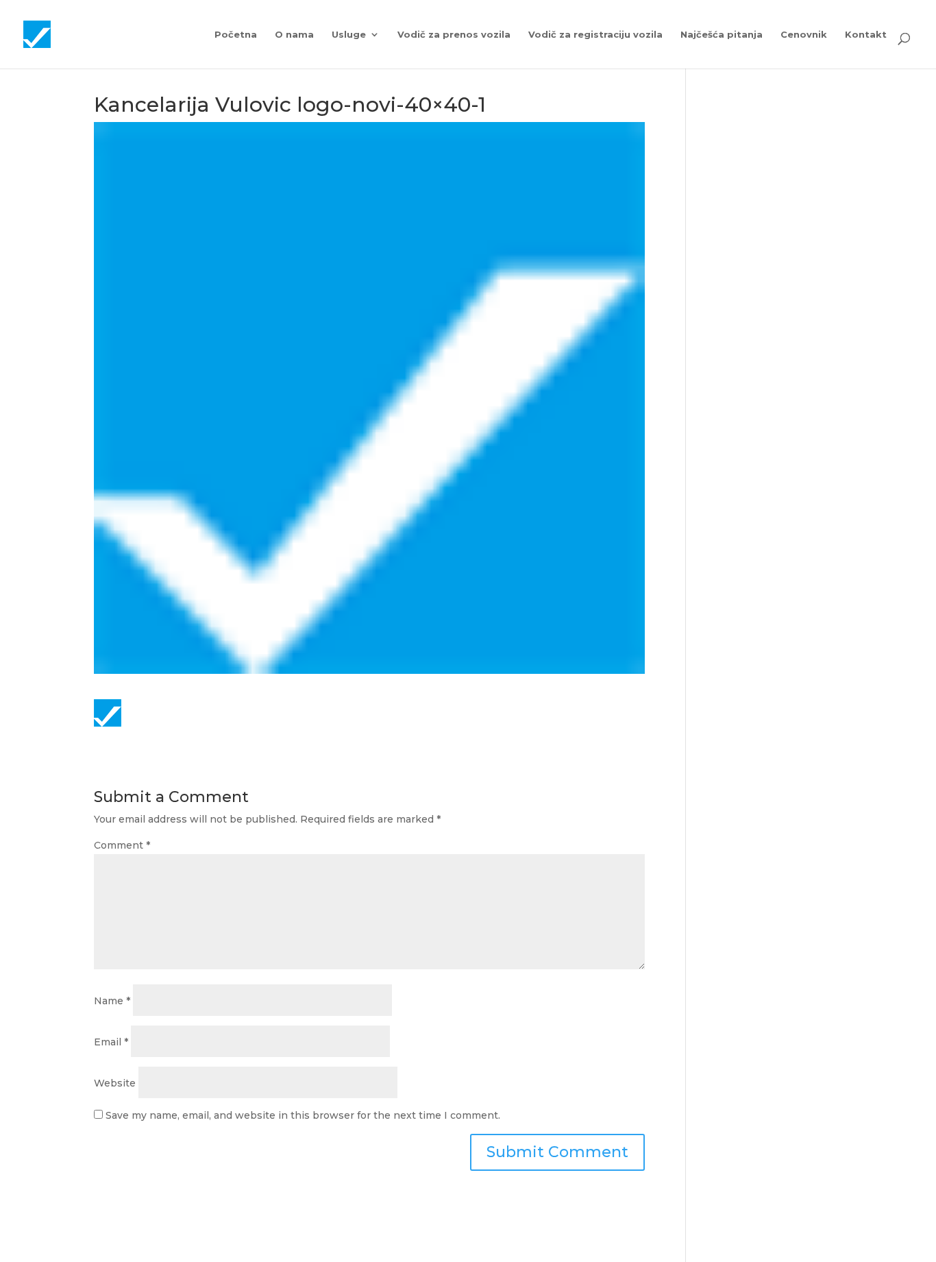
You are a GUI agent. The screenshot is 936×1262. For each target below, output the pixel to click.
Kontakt (866, 34)
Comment (122, 845)
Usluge (349, 34)
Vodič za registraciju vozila (595, 34)
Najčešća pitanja (721, 34)
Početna (235, 34)
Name (112, 1001)
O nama (294, 34)
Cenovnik (803, 34)
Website (115, 1083)
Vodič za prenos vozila (453, 34)
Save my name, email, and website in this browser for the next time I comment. (303, 1115)
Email (111, 1042)
